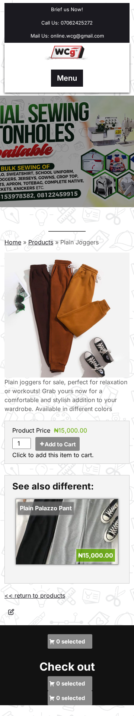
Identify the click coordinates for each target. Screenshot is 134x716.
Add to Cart (60, 444)
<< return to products (34, 595)
